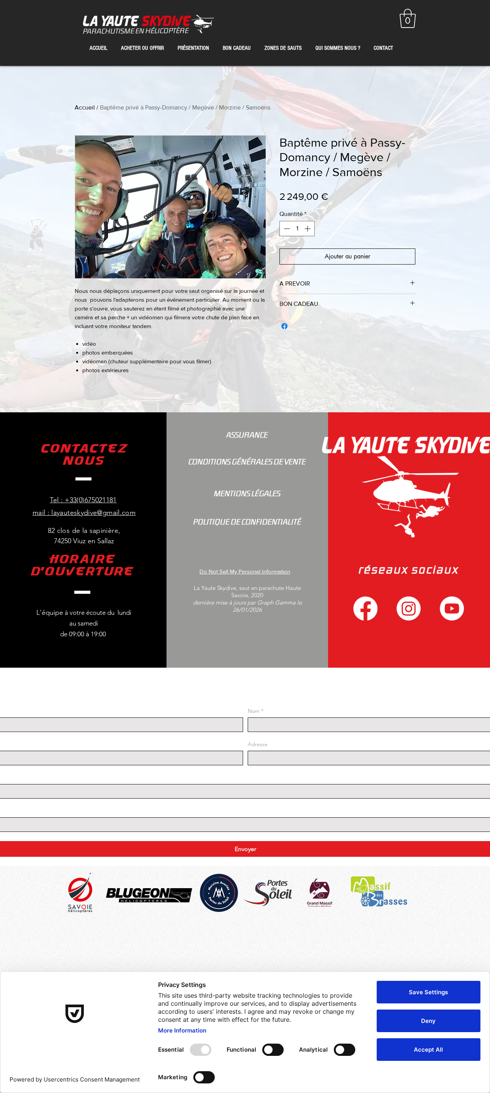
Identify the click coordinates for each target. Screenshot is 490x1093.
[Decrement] (286, 228)
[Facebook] (365, 608)
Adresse (258, 744)
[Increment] (308, 228)
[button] (408, 18)
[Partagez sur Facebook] (284, 326)
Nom (255, 711)
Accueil (85, 107)
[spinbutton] (297, 228)
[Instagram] (409, 608)
